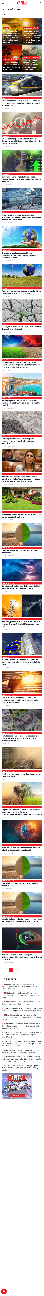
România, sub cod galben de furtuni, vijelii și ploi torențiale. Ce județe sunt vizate (21, 587)
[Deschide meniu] (3, 3)
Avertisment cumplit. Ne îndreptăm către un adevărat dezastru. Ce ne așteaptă (21, 849)
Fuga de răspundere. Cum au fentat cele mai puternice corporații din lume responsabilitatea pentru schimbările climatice (22, 812)
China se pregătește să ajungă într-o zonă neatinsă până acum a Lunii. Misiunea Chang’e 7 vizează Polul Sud (20, 986)
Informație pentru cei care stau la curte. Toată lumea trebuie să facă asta (21, 516)
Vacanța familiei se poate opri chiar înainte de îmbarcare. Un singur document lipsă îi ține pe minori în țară (22, 1034)
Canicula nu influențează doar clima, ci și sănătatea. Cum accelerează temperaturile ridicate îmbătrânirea (20, 700)
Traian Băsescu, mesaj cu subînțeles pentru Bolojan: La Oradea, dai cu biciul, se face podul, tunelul (21, 1067)
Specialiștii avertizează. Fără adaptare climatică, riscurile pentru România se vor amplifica (20, 441)
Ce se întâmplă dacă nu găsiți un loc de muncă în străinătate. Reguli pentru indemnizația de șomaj (22, 1009)
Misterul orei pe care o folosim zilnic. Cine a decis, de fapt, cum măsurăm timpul (21, 1003)
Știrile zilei (9, 979)
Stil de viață (6, 250)
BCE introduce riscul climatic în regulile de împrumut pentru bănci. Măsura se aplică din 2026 (21, 662)
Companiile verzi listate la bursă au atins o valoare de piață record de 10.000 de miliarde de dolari (21, 179)
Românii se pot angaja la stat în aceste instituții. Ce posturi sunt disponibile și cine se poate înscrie (22, 1017)
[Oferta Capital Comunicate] (22, 1086)
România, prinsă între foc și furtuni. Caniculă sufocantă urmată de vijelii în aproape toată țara (21, 624)
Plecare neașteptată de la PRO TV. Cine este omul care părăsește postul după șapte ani (21, 1051)
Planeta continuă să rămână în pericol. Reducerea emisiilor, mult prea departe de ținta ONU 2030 (22, 957)
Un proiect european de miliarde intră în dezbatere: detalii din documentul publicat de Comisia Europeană (21, 141)
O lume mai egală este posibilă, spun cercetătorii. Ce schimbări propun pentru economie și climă (19, 255)
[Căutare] (41, 3)
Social (4, 288)
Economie (5, 136)
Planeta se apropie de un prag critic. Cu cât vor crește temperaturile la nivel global (22, 292)
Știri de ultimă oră (8, 98)
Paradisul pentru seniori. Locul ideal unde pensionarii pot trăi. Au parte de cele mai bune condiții (22, 402)
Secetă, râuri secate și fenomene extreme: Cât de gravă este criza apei (21, 328)
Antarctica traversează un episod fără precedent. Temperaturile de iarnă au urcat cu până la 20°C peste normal (21, 217)
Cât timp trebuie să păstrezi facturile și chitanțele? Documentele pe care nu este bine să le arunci (21, 995)
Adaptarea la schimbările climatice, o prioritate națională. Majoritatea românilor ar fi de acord (22, 920)
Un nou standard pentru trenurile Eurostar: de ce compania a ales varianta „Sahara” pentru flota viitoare (21, 103)
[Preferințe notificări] (4, 1291)
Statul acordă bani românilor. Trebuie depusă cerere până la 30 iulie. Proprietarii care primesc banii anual (21, 738)
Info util (5, 212)
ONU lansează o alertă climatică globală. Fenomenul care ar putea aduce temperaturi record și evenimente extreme (21, 364)
